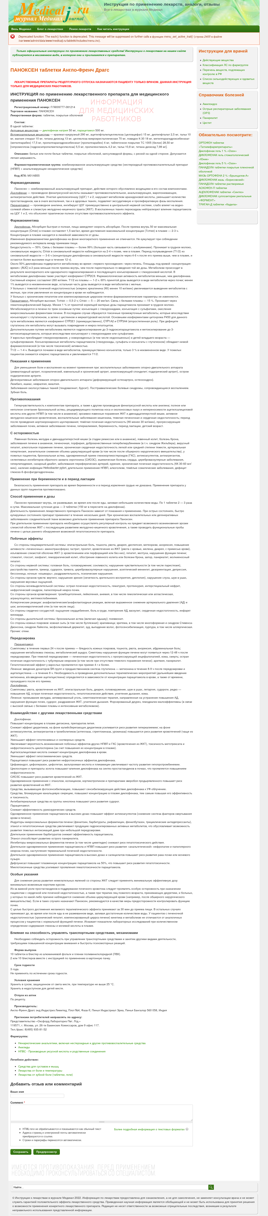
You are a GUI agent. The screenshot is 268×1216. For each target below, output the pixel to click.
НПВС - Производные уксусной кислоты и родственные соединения (62, 1051)
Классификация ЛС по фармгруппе (225, 65)
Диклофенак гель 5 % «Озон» (218, 163)
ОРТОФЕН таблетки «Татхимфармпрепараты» (216, 145)
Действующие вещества (218, 60)
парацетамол (86, 130)
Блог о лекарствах (50, 29)
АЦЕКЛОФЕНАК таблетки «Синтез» (221, 192)
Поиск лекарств (80, 29)
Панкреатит (210, 118)
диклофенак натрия (55, 130)
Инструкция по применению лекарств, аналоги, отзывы (162, 4)
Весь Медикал (21, 29)
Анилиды (24, 1047)
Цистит (207, 122)
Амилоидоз (210, 104)
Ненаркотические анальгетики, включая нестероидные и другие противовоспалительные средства (82, 1043)
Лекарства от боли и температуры (40, 1070)
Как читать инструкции (113, 29)
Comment (17, 1102)
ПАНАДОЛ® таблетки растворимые (221, 184)
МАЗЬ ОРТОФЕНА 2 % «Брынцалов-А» (224, 175)
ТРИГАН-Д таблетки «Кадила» (218, 204)
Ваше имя (17, 1091)
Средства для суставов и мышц (38, 1066)
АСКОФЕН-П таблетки (213, 188)
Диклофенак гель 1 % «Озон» (218, 151)
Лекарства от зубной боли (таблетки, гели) (45, 1074)
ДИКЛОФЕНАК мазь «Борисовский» (221, 179)
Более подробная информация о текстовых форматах (149, 1129)
